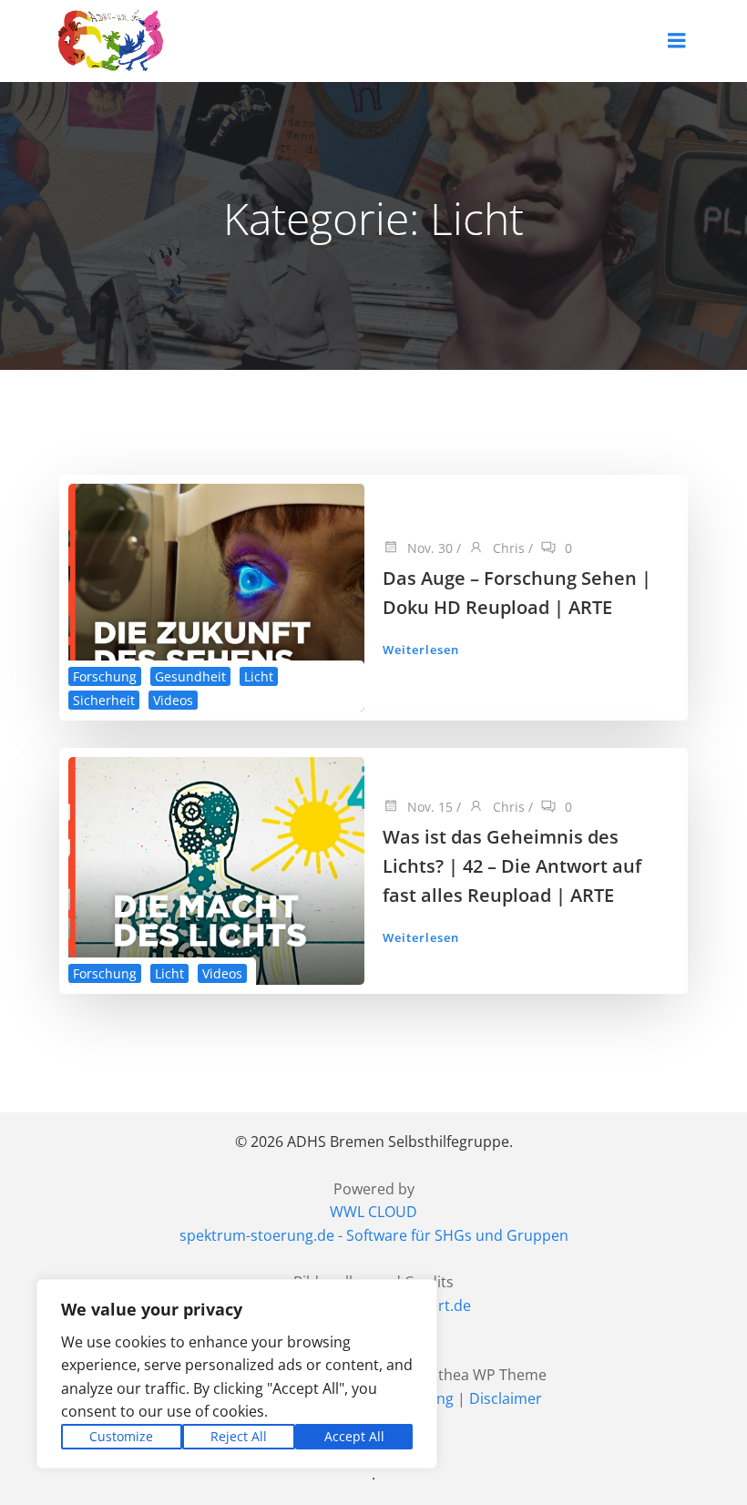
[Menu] (676, 41)
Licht (258, 676)
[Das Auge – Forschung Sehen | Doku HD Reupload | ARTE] (216, 597)
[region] (236, 1374)
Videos (173, 700)
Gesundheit (190, 676)
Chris (507, 548)
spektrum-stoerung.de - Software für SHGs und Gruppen (373, 1235)
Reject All (238, 1436)
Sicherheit (104, 700)
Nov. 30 (428, 548)
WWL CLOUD (373, 1212)
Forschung (105, 676)
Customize (121, 1436)
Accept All (354, 1436)
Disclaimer (505, 1398)
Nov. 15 (428, 806)
